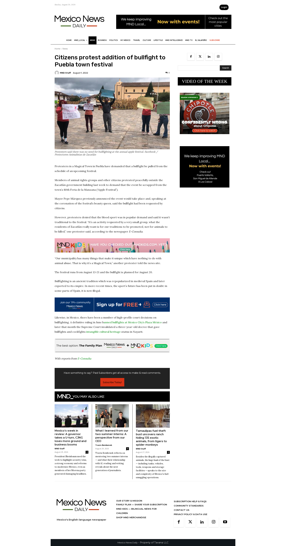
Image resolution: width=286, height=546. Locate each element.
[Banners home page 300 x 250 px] (204, 136)
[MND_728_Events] (173, 31)
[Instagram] (218, 56)
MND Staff (65, 73)
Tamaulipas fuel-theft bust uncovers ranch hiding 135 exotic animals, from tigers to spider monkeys (151, 437)
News (65, 48)
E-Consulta (84, 358)
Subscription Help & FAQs (190, 501)
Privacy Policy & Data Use (190, 514)
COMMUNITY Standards (189, 505)
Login (224, 7)
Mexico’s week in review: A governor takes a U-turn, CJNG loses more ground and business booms (70, 437)
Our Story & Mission (129, 500)
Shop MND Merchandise (131, 517)
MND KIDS (122, 508)
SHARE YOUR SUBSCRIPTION (150, 504)
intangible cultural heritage (103, 331)
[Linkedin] (209, 56)
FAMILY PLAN (124, 504)
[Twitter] (200, 56)
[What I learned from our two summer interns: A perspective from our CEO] (112, 415)
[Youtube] (225, 522)
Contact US (181, 510)
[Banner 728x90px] (112, 245)
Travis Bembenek (103, 445)
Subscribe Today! (112, 382)
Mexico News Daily (128, 542)
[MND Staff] (57, 73)
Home (57, 48)
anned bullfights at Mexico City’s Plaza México (133, 322)
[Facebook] (191, 56)
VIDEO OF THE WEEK (204, 81)
